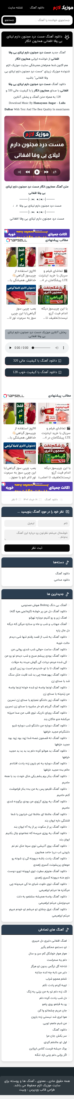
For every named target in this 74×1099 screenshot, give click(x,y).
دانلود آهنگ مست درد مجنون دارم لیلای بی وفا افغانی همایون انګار (34, 38)
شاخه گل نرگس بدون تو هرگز (49, 966)
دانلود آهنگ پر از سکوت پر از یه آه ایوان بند (40, 827)
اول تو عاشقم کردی (55, 1042)
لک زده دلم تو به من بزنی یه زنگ (47, 992)
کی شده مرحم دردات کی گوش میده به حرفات (39, 662)
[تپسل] (6, 231)
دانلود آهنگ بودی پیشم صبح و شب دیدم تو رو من (36, 656)
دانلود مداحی (62, 580)
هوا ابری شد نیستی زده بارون (49, 1017)
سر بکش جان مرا (56, 1036)
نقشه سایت (15, 8)
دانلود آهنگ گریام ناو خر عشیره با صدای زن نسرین (36, 706)
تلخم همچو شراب (56, 979)
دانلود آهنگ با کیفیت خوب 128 (35, 372)
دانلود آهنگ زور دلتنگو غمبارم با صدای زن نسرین (37, 700)
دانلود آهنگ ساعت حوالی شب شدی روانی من (39, 649)
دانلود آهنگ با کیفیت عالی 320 (35, 360)
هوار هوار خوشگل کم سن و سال (48, 954)
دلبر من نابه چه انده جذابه (51, 973)
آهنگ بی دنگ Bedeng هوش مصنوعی (44, 605)
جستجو (9, 20)
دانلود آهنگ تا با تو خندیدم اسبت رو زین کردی (38, 668)
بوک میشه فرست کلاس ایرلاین (48, 1049)
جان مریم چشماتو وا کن (52, 1011)
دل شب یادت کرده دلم (53, 998)
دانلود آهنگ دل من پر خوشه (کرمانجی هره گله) (38, 611)
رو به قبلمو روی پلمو (54, 1004)
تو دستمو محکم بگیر (54, 947)
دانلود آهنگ (37, 8)
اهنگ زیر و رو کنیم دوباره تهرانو (48, 618)
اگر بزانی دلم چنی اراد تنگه (51, 1055)
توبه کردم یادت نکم (55, 985)
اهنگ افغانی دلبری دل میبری (49, 941)
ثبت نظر (37, 548)
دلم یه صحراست (57, 960)
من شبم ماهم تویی (55, 1023)
